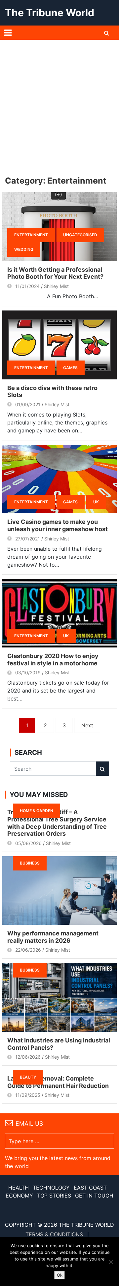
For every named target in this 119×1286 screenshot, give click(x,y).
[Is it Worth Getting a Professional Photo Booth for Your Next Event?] (59, 226)
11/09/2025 (27, 1095)
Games (70, 367)
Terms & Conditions (54, 1234)
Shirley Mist (56, 286)
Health (18, 1187)
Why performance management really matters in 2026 (53, 937)
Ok (59, 1275)
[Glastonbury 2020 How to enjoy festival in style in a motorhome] (59, 613)
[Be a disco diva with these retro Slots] (59, 344)
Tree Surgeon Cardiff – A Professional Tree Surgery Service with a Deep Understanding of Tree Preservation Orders (57, 823)
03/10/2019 (28, 672)
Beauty (28, 1077)
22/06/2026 (28, 950)
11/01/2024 (27, 286)
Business (30, 863)
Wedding (23, 249)
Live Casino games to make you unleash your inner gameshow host (57, 525)
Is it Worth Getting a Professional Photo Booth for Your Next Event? (55, 273)
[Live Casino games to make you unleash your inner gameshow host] (59, 479)
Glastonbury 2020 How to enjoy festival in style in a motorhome (53, 659)
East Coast (90, 1187)
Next (87, 725)
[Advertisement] (59, 102)
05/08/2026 (28, 843)
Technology (51, 1187)
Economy (19, 1195)
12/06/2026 (28, 1057)
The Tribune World (49, 13)
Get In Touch (94, 1195)
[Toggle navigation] (8, 33)
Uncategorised (80, 234)
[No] (110, 1261)
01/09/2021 (27, 404)
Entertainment (31, 234)
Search (102, 768)
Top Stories (54, 1195)
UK (96, 501)
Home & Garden (36, 810)
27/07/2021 (27, 538)
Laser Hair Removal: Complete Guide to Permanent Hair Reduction (58, 1082)
